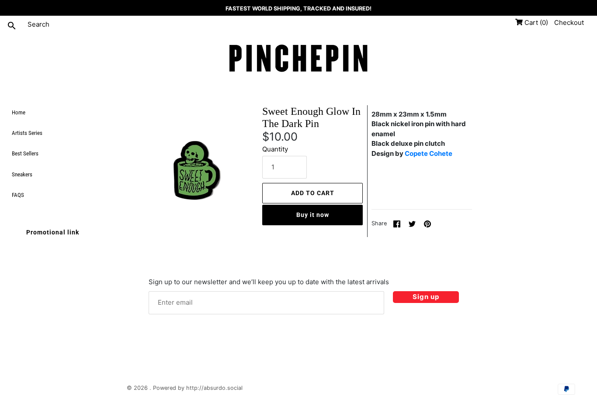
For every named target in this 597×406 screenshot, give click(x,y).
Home (18, 112)
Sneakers (22, 174)
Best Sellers (25, 153)
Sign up (426, 296)
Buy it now (312, 214)
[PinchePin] (298, 59)
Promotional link (52, 232)
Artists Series (27, 133)
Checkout (569, 22)
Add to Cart (312, 192)
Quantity (275, 149)
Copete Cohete (428, 153)
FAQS (18, 195)
